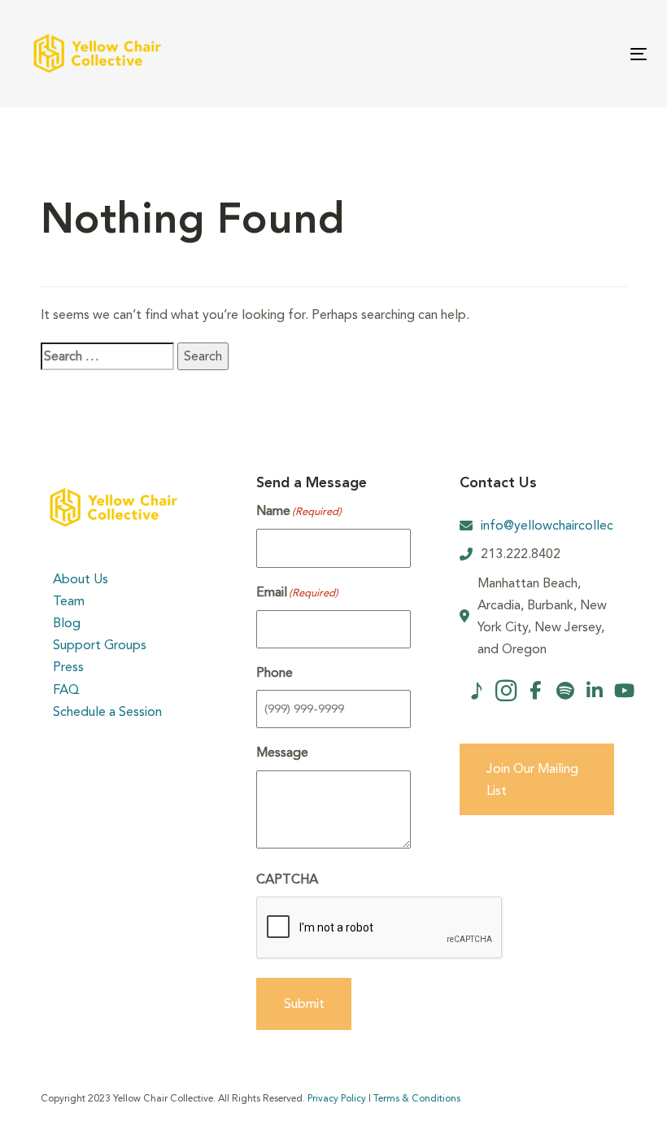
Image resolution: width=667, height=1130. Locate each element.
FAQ (66, 689)
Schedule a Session (107, 711)
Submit (304, 1003)
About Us (80, 579)
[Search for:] (107, 355)
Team (69, 601)
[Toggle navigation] (542, 54)
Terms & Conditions (416, 1098)
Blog (67, 622)
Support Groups (99, 644)
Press (68, 666)
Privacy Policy (336, 1098)
